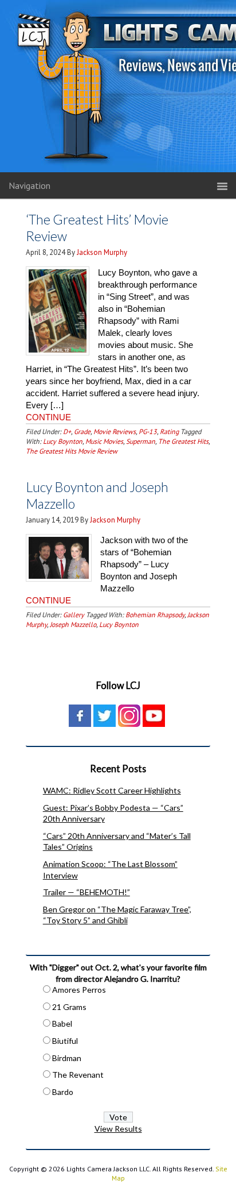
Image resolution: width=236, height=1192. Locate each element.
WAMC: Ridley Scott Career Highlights (112, 790)
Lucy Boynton (62, 441)
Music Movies (104, 441)
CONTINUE (48, 417)
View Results (118, 1128)
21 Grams (69, 1007)
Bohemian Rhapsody (154, 614)
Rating (169, 431)
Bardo (62, 1092)
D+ (67, 431)
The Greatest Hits (183, 441)
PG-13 (148, 431)
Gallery (73, 614)
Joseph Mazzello (73, 624)
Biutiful (65, 1041)
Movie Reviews (114, 431)
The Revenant (78, 1074)
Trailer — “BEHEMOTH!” (86, 892)
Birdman (66, 1058)
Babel (62, 1023)
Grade (82, 431)
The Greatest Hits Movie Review (71, 451)
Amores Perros (79, 989)
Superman (140, 441)
